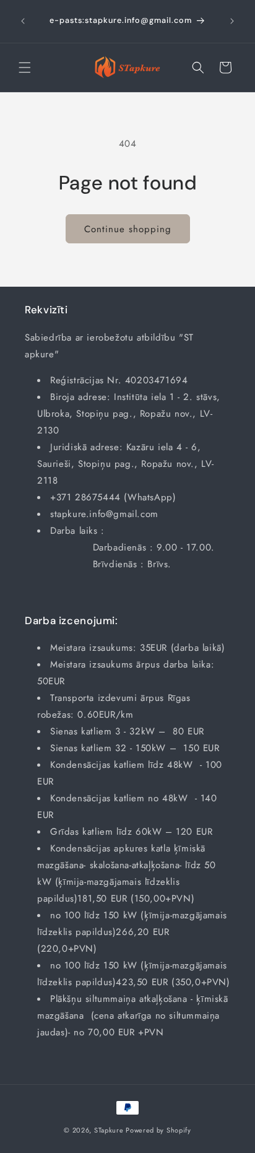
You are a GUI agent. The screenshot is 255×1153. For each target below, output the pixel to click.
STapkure (109, 1130)
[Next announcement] (232, 21)
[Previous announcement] (23, 21)
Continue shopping (127, 229)
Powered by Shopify (158, 1130)
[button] (24, 67)
